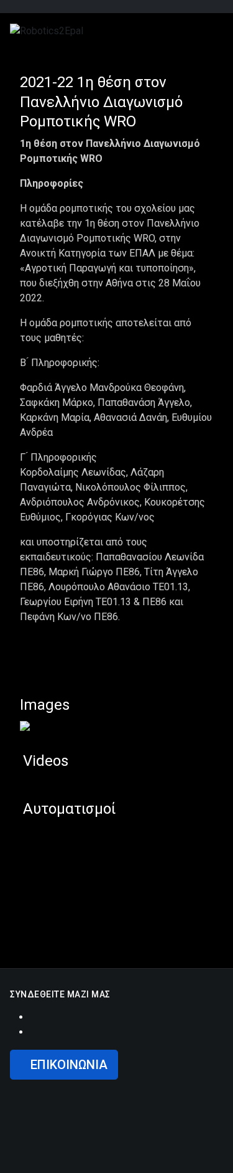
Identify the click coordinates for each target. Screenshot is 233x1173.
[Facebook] (33, 1017)
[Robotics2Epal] (46, 30)
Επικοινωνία (68, 1064)
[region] (116, 1126)
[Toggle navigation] (198, 30)
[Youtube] (33, 1032)
